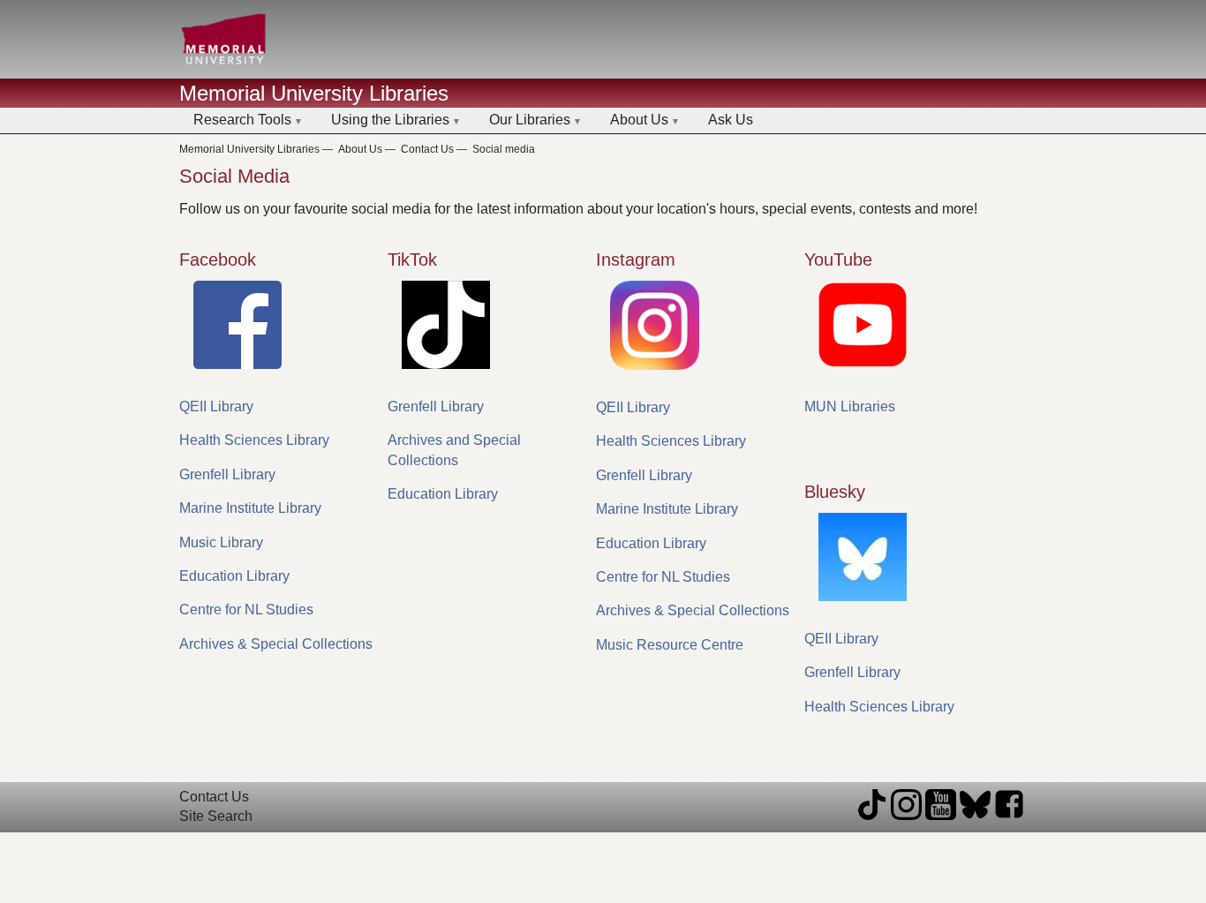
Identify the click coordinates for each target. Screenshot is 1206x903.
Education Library (234, 575)
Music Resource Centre (669, 644)
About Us (639, 119)
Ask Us (730, 119)
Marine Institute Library (250, 507)
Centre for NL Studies (246, 609)
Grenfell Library (227, 474)
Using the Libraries (390, 119)
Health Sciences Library (254, 440)
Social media (503, 149)
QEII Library (216, 406)
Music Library (221, 542)
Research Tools (242, 119)
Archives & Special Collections (276, 643)
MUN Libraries (849, 406)
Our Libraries (529, 119)
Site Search (216, 816)
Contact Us (427, 149)
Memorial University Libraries (313, 93)
